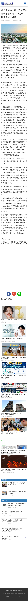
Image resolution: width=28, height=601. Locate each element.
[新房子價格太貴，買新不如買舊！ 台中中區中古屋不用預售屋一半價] (9, 294)
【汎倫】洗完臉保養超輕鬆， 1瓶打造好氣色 (12, 338)
